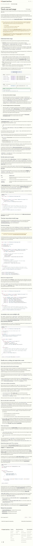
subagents (27, 170)
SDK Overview (4, 511)
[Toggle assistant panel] (30, 1)
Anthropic (12, 531)
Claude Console (19, 34)
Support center (18, 534)
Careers (12, 532)
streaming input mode (22, 59)
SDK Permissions (5, 513)
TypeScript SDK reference (18, 19)
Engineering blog (23, 535)
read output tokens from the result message (19, 234)
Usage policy (29, 535)
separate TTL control (10, 447)
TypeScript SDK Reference (6, 510)
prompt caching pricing (20, 487)
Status (17, 532)
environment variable (23, 497)
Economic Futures (13, 534)
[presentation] (16, 258)
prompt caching (14, 427)
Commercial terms (29, 537)
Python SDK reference (28, 19)
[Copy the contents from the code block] (29, 194)
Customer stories (23, 534)
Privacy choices (29, 531)
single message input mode (6, 185)
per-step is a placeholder (15, 423)
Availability (17, 531)
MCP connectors (23, 532)
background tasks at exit (24, 186)
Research (12, 535)
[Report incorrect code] (28, 194)
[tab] (3, 194)
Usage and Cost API (7, 34)
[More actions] (31, 1)
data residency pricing (17, 29)
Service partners (23, 540)
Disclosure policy (29, 534)
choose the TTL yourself (24, 505)
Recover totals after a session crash (6, 321)
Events (22, 537)
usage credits (27, 491)
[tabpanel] (16, 203)
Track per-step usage (5, 419)
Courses (22, 531)
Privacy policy (29, 532)
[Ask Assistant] (31, 194)
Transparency (12, 540)
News (11, 537)
